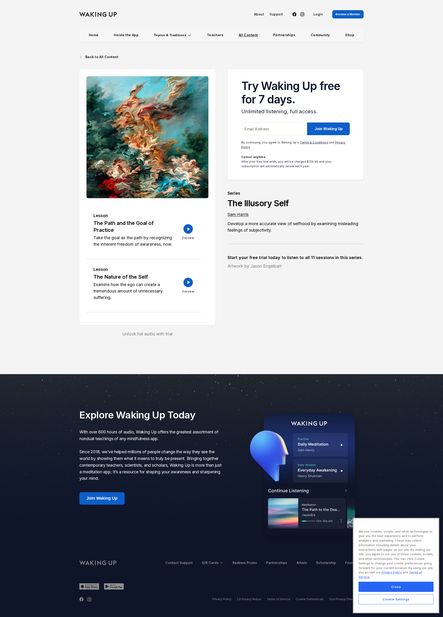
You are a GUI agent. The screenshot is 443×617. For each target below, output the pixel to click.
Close (396, 586)
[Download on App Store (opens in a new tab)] (89, 586)
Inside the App (126, 35)
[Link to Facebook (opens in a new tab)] (294, 14)
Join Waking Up (328, 128)
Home (94, 35)
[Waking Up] (98, 14)
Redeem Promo (245, 563)
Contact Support (179, 563)
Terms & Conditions (314, 142)
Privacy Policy (222, 599)
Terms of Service (278, 599)
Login (318, 14)
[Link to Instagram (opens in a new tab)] (302, 14)
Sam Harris (237, 214)
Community (320, 35)
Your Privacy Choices (343, 599)
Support (276, 14)
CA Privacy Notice (249, 599)
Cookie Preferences (309, 599)
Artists (301, 563)
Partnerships (284, 35)
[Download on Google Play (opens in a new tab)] (114, 586)
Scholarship (326, 563)
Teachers (215, 35)
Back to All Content (101, 57)
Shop (349, 35)
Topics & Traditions (170, 35)
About (259, 14)
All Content (248, 35)
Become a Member (347, 14)
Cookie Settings (396, 599)
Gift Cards (210, 563)
